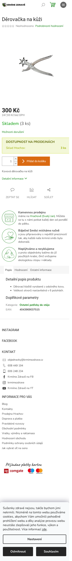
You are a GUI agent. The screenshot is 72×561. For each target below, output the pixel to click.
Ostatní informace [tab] (40, 270)
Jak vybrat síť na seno (15, 448)
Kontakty (7, 409)
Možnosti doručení (13, 132)
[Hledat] (43, 5)
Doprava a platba (12, 418)
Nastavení (34, 539)
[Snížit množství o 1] (15, 163)
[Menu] (63, 5)
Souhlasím (51, 551)
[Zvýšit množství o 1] (15, 159)
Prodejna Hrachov (12, 414)
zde (44, 529)
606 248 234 (15, 371)
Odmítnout (18, 551)
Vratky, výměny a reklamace (18, 433)
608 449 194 (15, 365)
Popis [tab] (8, 270)
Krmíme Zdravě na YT (20, 388)
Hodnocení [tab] (21, 270)
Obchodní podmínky (14, 428)
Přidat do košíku (36, 161)
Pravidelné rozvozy (13, 423)
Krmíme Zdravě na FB (20, 377)
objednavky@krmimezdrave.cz (25, 360)
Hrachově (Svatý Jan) (42, 216)
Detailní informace (12, 179)
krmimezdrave (16, 382)
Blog (4, 404)
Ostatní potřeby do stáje (35, 305)
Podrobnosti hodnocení (49, 26)
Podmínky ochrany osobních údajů (22, 443)
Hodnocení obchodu (14, 438)
